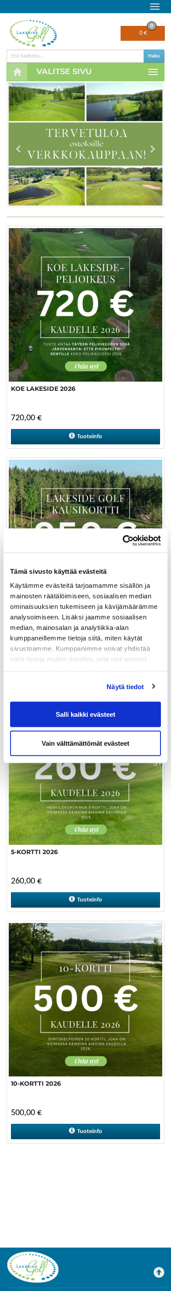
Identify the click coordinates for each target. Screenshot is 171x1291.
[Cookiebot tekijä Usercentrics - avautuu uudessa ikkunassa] (123, 540)
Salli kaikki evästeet (85, 714)
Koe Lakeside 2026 (43, 389)
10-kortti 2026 (36, 1083)
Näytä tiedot (125, 686)
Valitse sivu (64, 71)
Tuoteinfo (89, 436)
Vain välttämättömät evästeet (85, 743)
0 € (146, 31)
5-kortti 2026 (34, 852)
